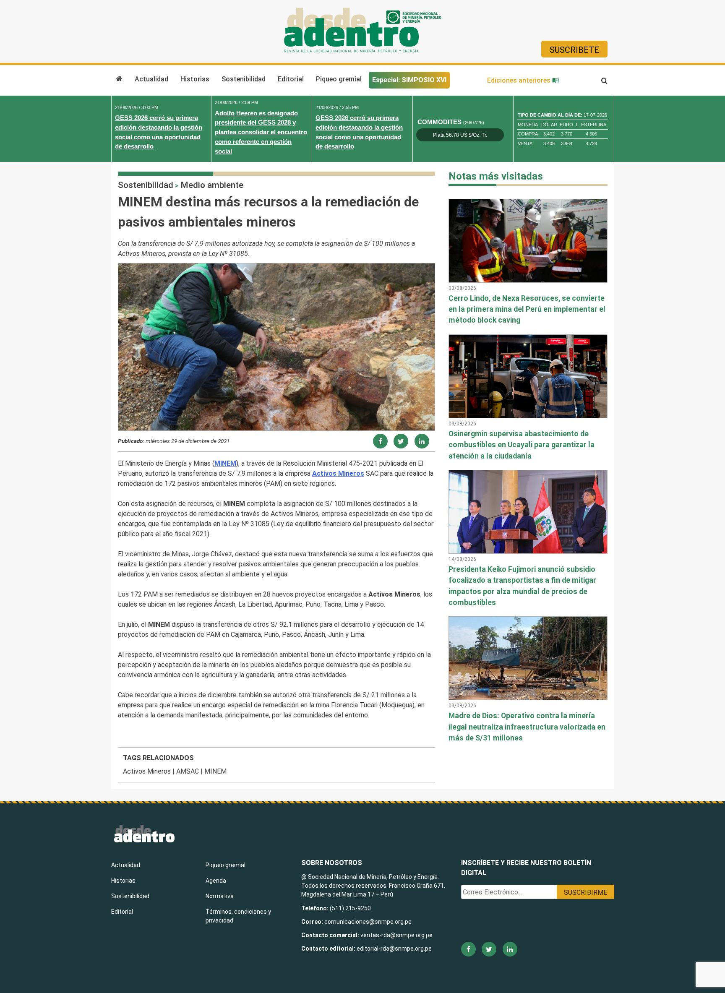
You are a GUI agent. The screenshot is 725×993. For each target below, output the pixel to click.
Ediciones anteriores (519, 80)
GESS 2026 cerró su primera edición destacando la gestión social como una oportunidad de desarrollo (158, 132)
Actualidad (151, 79)
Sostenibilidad (244, 79)
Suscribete (574, 50)
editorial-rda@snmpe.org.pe (394, 948)
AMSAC (187, 771)
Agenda (216, 880)
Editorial (291, 79)
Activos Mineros (147, 771)
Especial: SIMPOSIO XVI (409, 80)
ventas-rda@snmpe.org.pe (396, 935)
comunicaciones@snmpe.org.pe (368, 921)
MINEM (215, 771)
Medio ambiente (211, 185)
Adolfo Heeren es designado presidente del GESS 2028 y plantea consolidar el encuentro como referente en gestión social (261, 132)
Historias (194, 79)
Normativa (220, 896)
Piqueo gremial (339, 79)
